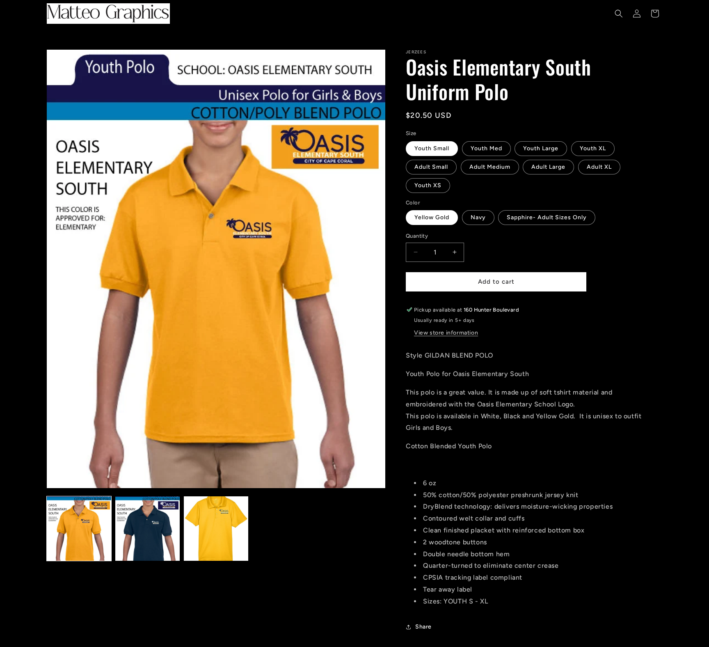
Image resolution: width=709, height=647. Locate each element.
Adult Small (431, 166)
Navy (478, 217)
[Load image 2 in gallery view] (147, 528)
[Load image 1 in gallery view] (79, 528)
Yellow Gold (431, 217)
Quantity (417, 236)
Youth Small (431, 148)
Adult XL (599, 166)
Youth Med (486, 148)
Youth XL (593, 148)
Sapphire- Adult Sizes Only (547, 217)
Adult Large (548, 166)
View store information (446, 332)
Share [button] (423, 626)
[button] (619, 14)
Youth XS (427, 185)
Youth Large (540, 148)
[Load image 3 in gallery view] (216, 528)
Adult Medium (489, 166)
